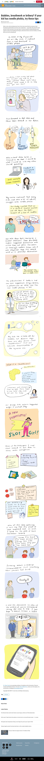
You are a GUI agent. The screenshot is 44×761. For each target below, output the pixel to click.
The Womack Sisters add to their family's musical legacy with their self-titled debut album (18, 712)
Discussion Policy (19, 745)
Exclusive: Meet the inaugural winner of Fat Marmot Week (19, 730)
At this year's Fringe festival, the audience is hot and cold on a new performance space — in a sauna (19, 717)
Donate (39, 1)
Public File (26, 745)
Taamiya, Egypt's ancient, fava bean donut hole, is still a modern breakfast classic (16, 726)
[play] (3, 5)
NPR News (6, 694)
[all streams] (42, 5)
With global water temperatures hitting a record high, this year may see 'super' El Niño (17, 721)
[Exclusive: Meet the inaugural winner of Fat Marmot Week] (4, 732)
